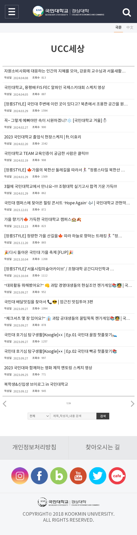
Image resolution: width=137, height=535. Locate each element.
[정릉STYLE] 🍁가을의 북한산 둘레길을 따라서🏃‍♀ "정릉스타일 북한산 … (64, 170)
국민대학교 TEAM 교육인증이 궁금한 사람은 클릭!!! (46, 153)
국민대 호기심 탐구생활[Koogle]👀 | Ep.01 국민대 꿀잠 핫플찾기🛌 (60, 335)
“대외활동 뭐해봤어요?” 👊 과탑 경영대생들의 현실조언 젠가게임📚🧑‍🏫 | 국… (68, 285)
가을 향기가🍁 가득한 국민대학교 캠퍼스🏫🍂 (42, 219)
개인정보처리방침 (34, 447)
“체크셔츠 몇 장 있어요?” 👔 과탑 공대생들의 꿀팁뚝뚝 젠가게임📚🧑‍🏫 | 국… (67, 318)
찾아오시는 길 (103, 447)
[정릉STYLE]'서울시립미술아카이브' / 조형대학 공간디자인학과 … (59, 269)
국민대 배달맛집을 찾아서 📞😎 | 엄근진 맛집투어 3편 (48, 302)
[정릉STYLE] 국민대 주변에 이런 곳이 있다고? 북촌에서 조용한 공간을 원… (66, 104)
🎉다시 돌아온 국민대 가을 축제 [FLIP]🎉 (39, 252)
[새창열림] (20, 476)
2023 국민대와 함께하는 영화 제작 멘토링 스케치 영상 (48, 368)
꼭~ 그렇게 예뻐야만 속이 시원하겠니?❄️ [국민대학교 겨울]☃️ (55, 120)
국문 (118, 27)
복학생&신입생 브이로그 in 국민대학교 (36, 384)
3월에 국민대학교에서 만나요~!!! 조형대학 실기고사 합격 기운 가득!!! (60, 186)
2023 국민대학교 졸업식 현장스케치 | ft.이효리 (42, 137)
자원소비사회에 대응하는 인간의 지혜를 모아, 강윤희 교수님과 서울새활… (65, 71)
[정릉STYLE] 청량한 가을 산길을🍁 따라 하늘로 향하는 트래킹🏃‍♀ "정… (63, 236)
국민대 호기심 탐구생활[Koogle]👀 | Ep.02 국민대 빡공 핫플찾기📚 (60, 351)
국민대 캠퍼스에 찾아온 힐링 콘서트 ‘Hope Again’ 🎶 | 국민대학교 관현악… (67, 203)
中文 (129, 27)
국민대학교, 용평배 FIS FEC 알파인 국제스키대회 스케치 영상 (54, 87)
